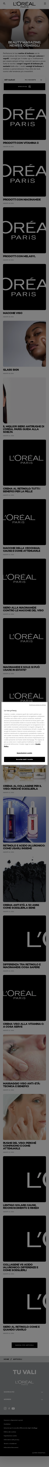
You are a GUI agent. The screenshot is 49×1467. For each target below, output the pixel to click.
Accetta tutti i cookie (24, 759)
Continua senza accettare (37, 705)
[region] (24, 733)
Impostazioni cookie (24, 753)
